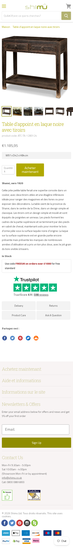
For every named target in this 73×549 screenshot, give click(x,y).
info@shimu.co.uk (12, 478)
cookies (6, 516)
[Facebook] (4, 522)
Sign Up (36, 442)
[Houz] (34, 522)
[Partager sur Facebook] (4, 338)
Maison (6, 26)
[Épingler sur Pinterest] (20, 338)
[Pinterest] (19, 522)
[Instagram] (27, 522)
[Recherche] (66, 15)
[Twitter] (12, 522)
